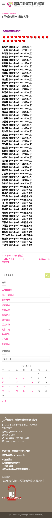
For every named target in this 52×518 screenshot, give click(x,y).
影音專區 (6, 315)
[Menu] (3, 4)
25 (9, 391)
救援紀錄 (6, 334)
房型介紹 (6, 324)
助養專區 (6, 305)
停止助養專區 (8, 295)
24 (3, 391)
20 (24, 387)
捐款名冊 (13, 13)
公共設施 (6, 300)
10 (3, 382)
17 (3, 387)
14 (32, 382)
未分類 (5, 339)
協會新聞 (6, 310)
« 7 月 (4, 401)
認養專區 (6, 344)
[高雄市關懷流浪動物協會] (26, 4)
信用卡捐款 (5, 13)
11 (9, 382)
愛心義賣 (6, 319)
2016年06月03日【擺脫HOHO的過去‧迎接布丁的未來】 (13, 258)
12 (17, 382)
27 (24, 391)
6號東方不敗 (44, 259)
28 (32, 391)
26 (17, 391)
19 (17, 387)
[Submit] (47, 275)
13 (24, 382)
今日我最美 (7, 290)
